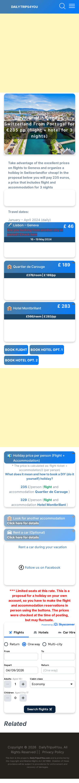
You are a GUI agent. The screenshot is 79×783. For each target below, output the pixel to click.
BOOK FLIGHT (16, 350)
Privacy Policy (53, 752)
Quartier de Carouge (52, 492)
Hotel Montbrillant (52, 505)
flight (48, 487)
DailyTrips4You (24, 7)
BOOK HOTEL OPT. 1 (47, 350)
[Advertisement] (39, 53)
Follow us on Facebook (42, 567)
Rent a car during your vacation (42, 547)
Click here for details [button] (23, 523)
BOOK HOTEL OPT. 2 (21, 360)
